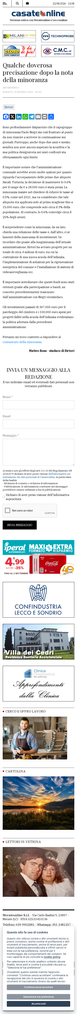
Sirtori (8, 107)
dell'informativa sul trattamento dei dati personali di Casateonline (36, 475)
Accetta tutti (39, 1003)
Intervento (11, 87)
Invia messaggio (19, 525)
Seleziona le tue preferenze (38, 996)
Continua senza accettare (38, 987)
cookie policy (52, 956)
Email (7, 416)
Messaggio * (11, 435)
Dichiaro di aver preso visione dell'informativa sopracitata (37, 497)
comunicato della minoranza (22, 342)
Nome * (8, 397)
